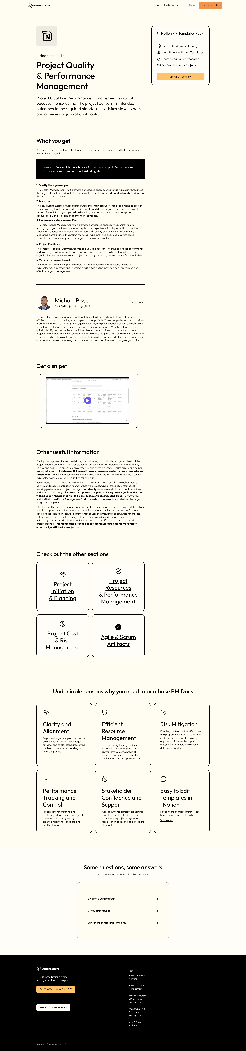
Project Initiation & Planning (62, 591)
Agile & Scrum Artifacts (118, 640)
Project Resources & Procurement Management (137, 998)
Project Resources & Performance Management (118, 591)
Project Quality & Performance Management (136, 1012)
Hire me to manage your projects (53, 1007)
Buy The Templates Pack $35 (55, 989)
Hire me (192, 5)
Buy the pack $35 (210, 5)
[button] (174, 5)
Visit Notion (166, 820)
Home (156, 5)
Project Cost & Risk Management (62, 640)
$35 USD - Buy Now (180, 76)
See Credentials (138, 302)
